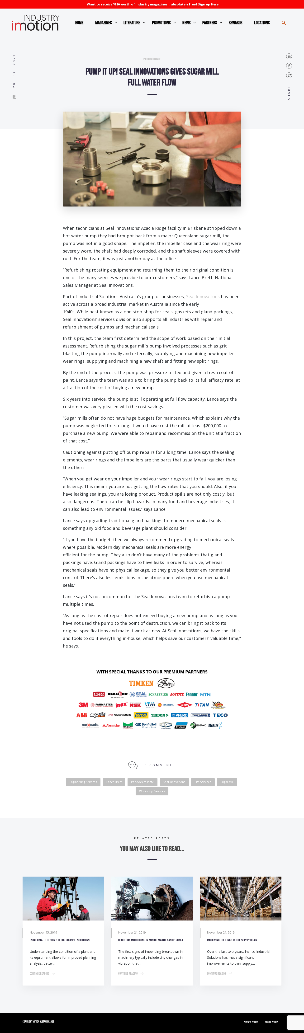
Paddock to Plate (152, 59)
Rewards (235, 23)
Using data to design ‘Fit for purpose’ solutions (60, 940)
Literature (132, 23)
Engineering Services (83, 782)
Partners (209, 23)
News (186, 23)
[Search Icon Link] (284, 23)
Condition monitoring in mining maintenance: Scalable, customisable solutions (151, 940)
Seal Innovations (203, 296)
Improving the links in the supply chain (232, 940)
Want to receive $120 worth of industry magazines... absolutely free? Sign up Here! (153, 4)
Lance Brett (114, 782)
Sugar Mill (227, 782)
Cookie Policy (271, 1022)
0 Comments (160, 765)
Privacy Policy (251, 1022)
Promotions (161, 23)
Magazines (103, 23)
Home (79, 23)
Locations (262, 23)
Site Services (203, 782)
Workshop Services (152, 791)
